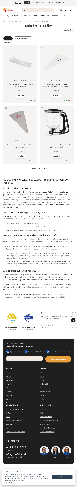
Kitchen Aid (44, 384)
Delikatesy (9, 380)
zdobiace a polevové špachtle (38, 297)
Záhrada (8, 388)
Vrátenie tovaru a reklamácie (16, 409)
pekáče (22, 297)
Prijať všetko (62, 477)
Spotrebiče (9, 384)
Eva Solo (43, 403)
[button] (38, 38)
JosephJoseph (45, 392)
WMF (41, 373)
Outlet (8, 403)
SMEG (42, 380)
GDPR (8, 417)
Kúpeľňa (9, 392)
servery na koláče (59, 297)
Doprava (9, 424)
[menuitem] (6, 16)
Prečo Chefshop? (46, 417)
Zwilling (42, 395)
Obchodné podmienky (13, 420)
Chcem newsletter (58, 359)
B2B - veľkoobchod (47, 424)
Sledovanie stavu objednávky (16, 432)
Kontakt (8, 413)
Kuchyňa (9, 373)
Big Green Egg (45, 388)
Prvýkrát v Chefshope (47, 428)
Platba (8, 428)
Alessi (42, 377)
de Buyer (43, 399)
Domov (8, 399)
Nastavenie (8, 482)
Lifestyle (9, 395)
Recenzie (43, 409)
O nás (42, 413)
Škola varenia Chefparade (49, 420)
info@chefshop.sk (16, 454)
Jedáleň (8, 377)
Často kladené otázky (47, 432)
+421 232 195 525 (16, 447)
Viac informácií (19, 480)
